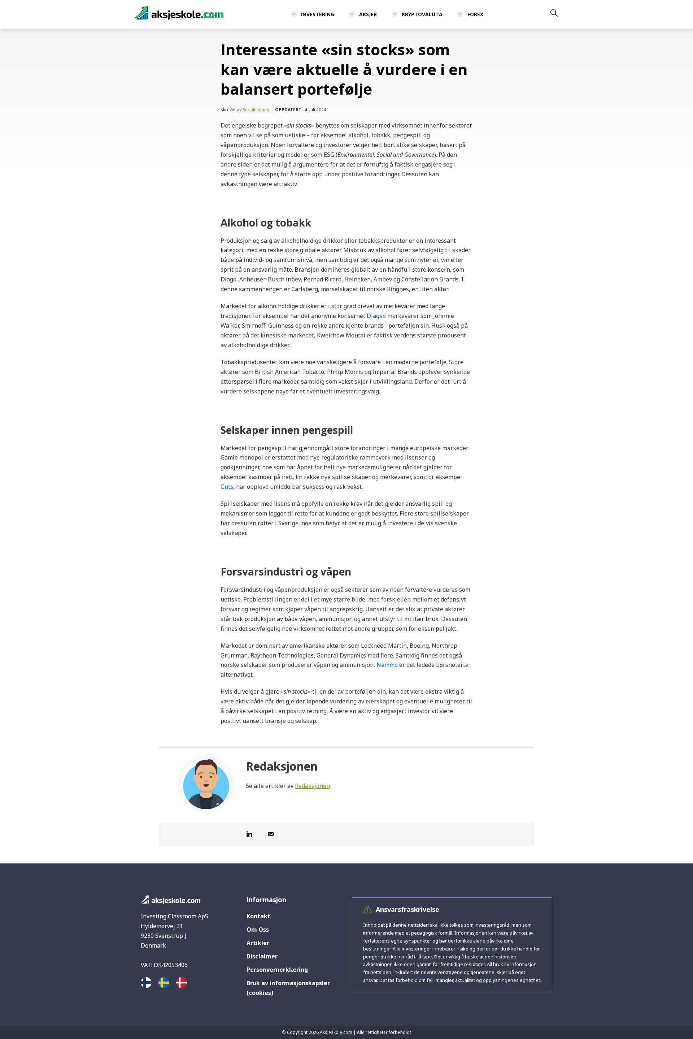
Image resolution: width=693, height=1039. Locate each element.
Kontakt (258, 916)
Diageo (376, 316)
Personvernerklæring (277, 970)
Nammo (387, 665)
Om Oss (258, 930)
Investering (317, 14)
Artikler (258, 943)
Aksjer (368, 14)
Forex (475, 14)
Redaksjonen (256, 110)
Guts (227, 487)
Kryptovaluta (422, 14)
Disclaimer (262, 956)
